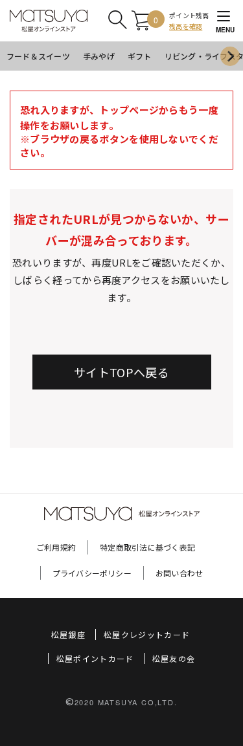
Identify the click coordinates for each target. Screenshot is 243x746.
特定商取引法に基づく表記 (147, 547)
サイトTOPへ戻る (121, 372)
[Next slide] (230, 56)
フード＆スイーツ (38, 55)
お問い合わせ (179, 572)
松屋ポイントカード (95, 658)
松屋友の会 (174, 658)
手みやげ (99, 55)
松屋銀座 (68, 634)
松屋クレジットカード (147, 634)
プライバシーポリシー (92, 572)
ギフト (140, 55)
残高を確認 (185, 26)
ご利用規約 (56, 547)
